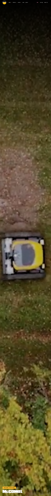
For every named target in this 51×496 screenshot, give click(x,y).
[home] (4, 2)
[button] (37, 2)
